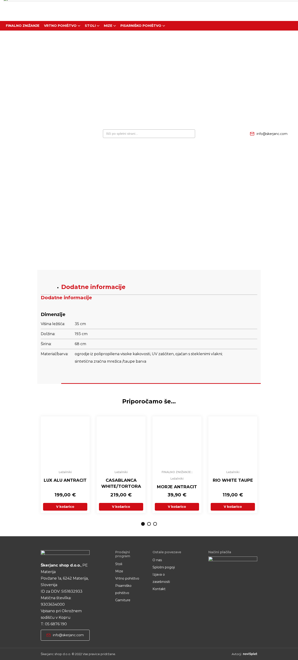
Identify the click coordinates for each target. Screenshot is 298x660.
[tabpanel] (65, 464)
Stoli (90, 26)
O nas (157, 560)
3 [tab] (155, 524)
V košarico (65, 507)
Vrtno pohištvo (60, 26)
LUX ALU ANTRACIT (65, 480)
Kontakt (159, 589)
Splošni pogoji (163, 567)
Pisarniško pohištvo (140, 26)
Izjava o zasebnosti (161, 578)
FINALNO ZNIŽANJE (22, 26)
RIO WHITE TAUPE (233, 480)
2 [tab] (149, 524)
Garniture (122, 600)
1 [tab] (143, 524)
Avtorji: (237, 654)
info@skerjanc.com (272, 134)
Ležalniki (65, 472)
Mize (108, 26)
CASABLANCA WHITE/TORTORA (121, 483)
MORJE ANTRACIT (177, 486)
